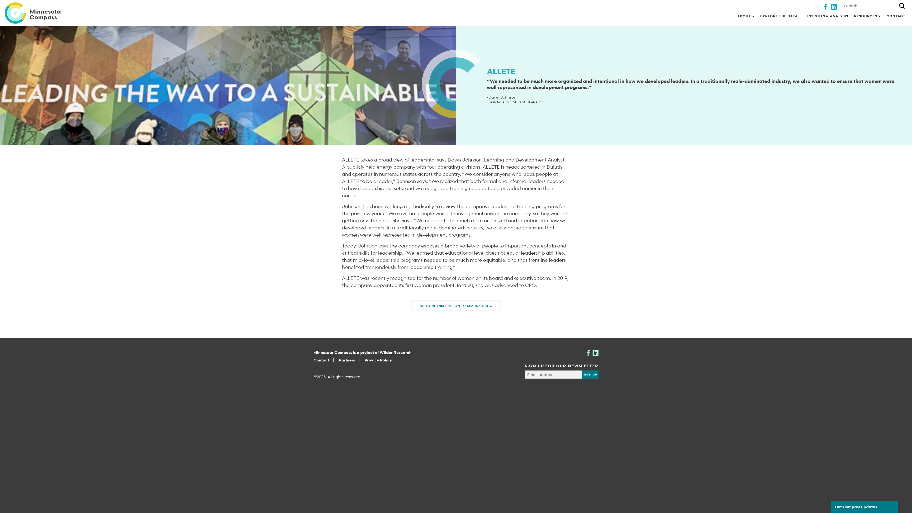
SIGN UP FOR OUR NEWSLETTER (561, 365)
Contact (896, 16)
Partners (347, 360)
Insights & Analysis (827, 16)
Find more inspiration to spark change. (456, 306)
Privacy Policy (378, 360)
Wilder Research (396, 352)
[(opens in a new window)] (825, 6)
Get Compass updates (856, 506)
